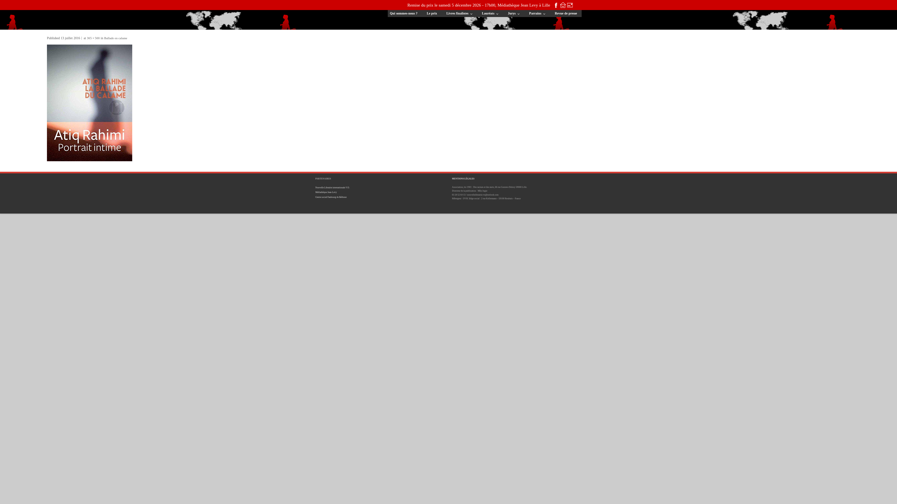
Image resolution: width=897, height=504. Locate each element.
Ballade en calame (115, 38)
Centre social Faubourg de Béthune (331, 197)
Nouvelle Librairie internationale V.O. (332, 187)
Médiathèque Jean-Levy (326, 192)
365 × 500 (93, 38)
